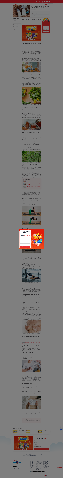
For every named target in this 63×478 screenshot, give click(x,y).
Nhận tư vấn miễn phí (25, 246)
